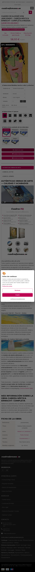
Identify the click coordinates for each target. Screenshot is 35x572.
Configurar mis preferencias (17, 299)
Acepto (17, 295)
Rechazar (17, 290)
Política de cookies (7, 286)
